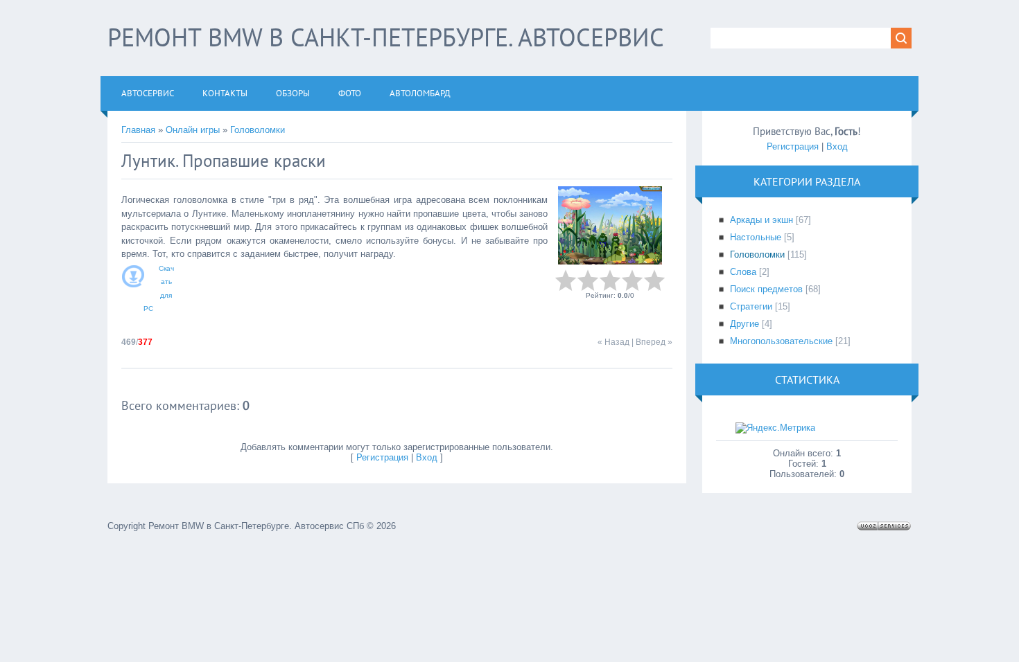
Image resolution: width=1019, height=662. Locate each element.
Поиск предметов (766, 289)
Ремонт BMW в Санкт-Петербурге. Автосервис (385, 37)
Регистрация (382, 457)
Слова (743, 272)
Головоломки (257, 130)
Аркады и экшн (761, 220)
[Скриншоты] (610, 225)
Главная (138, 130)
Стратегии (751, 306)
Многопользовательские (781, 341)
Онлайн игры (193, 130)
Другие (744, 324)
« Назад (613, 342)
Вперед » (654, 342)
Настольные (755, 237)
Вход (426, 457)
